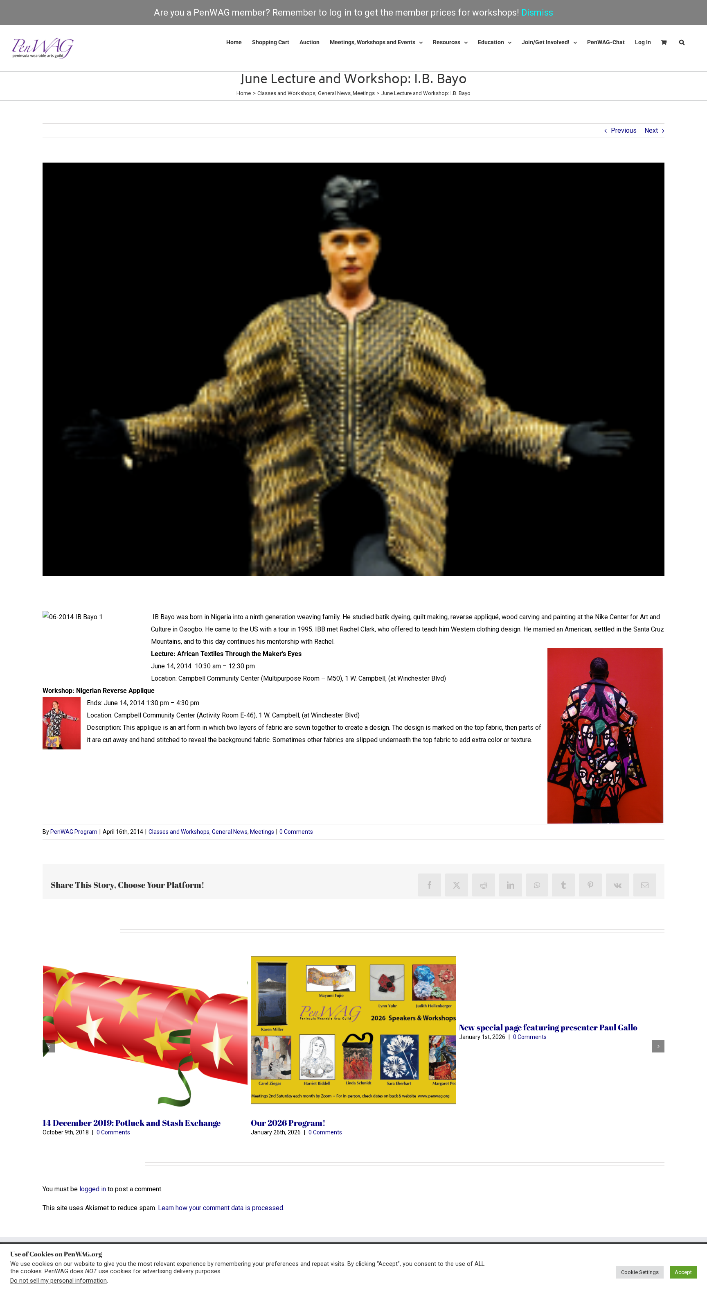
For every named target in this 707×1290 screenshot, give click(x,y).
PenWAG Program (73, 831)
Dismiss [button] (537, 12)
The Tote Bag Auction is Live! (97, 1122)
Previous (624, 130)
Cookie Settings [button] (640, 1272)
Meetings (262, 831)
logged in (92, 1189)
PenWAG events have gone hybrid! (522, 1027)
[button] (681, 42)
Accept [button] (683, 1272)
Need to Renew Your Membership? (315, 1027)
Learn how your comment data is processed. (221, 1208)
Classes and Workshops (179, 831)
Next (651, 130)
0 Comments (296, 831)
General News (230, 831)
